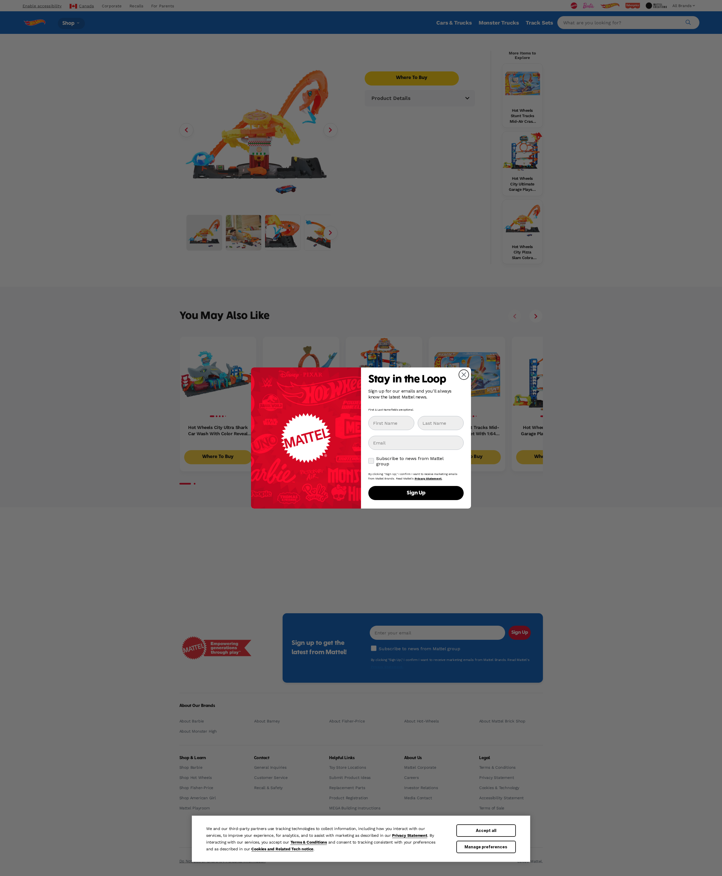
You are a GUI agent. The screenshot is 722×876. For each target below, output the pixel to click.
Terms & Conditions (308, 842)
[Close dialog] (464, 375)
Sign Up (416, 493)
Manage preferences (486, 846)
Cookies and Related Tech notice (282, 849)
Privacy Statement (409, 835)
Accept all (486, 830)
